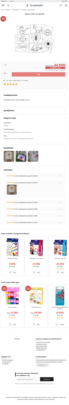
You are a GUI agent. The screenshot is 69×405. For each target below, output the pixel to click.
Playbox (6, 126)
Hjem (2, 9)
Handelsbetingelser (7, 360)
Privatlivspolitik (6, 362)
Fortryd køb (5, 364)
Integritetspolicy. (49, 383)
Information (65, 1)
